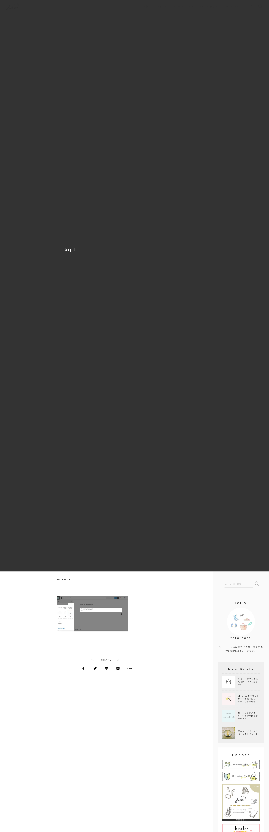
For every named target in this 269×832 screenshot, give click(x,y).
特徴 (146, 6)
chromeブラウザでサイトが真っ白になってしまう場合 (248, 699)
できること (160, 6)
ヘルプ (248, 6)
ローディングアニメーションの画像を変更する (248, 716)
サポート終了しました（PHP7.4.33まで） (248, 682)
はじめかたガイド (183, 6)
